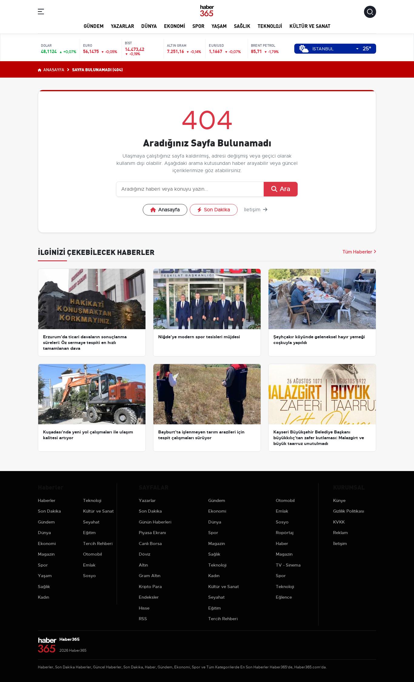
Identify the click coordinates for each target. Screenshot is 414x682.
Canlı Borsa (150, 543)
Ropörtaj (284, 532)
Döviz (144, 554)
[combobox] (335, 49)
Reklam (340, 532)
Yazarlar (122, 25)
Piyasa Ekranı (152, 532)
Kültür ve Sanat (309, 25)
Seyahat (91, 522)
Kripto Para (150, 586)
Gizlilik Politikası (348, 511)
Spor (198, 25)
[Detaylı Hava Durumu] (304, 48)
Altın (143, 565)
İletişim (253, 210)
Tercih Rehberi (97, 543)
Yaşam (219, 25)
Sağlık (242, 25)
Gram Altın (149, 575)
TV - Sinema (288, 565)
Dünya (149, 25)
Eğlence (284, 597)
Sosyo (89, 575)
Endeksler (149, 597)
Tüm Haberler (357, 252)
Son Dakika (217, 210)
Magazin (46, 554)
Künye (339, 500)
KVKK (339, 522)
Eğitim (89, 532)
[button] (41, 12)
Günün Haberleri (155, 522)
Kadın (43, 597)
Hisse (144, 608)
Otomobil (92, 554)
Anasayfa (53, 69)
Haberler (46, 500)
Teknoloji (270, 25)
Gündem (94, 25)
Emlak (89, 565)
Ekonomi (174, 25)
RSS (143, 618)
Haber (282, 543)
